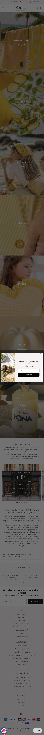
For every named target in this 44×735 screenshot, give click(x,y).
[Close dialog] (41, 354)
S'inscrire (29, 374)
